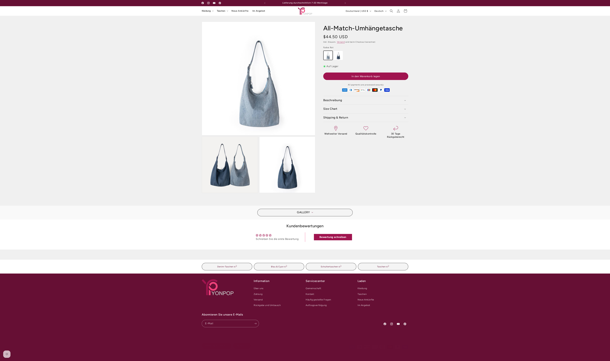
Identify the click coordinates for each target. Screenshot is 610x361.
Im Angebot (258, 11)
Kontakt (310, 294)
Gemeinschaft (313, 288)
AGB (243, 357)
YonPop (212, 357)
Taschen (221, 11)
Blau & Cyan (277, 266)
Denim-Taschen (225, 266)
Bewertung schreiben (332, 237)
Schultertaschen (330, 266)
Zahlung (258, 294)
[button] (391, 10)
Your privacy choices (257, 357)
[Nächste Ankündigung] (345, 3)
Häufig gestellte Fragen (318, 299)
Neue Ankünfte (240, 11)
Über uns (259, 288)
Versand (341, 42)
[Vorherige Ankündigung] (264, 3)
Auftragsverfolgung (316, 305)
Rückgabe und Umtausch (267, 305)
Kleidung (206, 11)
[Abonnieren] (255, 323)
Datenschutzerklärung (228, 357)
